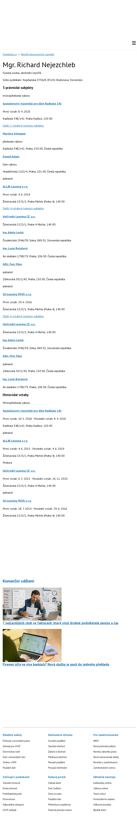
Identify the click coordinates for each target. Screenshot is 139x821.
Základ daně (54, 783)
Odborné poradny (102, 804)
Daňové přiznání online (60, 810)
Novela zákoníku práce (105, 751)
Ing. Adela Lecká (13, 232)
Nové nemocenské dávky (106, 757)
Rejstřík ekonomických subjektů (37, 54)
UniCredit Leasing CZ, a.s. (19, 216)
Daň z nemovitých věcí (14, 757)
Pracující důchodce (57, 767)
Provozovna (9, 799)
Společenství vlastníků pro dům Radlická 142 (32, 103)
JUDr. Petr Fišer (12, 264)
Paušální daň (9, 767)
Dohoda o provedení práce (16, 740)
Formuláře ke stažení (104, 799)
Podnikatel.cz (10, 54)
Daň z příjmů (54, 788)
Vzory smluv (99, 793)
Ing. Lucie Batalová (15, 248)
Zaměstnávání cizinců (104, 767)
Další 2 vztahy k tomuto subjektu (23, 125)
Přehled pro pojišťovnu (59, 804)
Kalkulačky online (102, 783)
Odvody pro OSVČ (11, 746)
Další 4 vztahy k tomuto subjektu (23, 208)
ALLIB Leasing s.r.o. (15, 186)
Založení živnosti (11, 783)
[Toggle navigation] (134, 43)
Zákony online (100, 788)
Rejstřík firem (99, 810)
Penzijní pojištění (56, 762)
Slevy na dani (55, 793)
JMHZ (96, 740)
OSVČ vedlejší (9, 810)
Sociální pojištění (56, 740)
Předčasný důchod (57, 757)
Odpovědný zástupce (13, 804)
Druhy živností (10, 788)
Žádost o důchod (56, 751)
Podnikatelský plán (12, 793)
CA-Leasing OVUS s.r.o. (17, 294)
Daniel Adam (11, 156)
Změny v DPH (9, 762)
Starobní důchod (56, 746)
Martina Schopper (14, 133)
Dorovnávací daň (11, 751)
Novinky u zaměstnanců (105, 762)
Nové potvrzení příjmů (104, 746)
